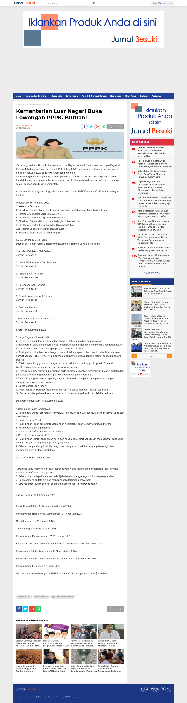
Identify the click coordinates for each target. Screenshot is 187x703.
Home (18, 96)
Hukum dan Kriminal (36, 96)
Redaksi (20, 697)
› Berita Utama (28, 105)
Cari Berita (48, 697)
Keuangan (116, 96)
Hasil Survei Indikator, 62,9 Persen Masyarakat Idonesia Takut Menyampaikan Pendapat (154, 164)
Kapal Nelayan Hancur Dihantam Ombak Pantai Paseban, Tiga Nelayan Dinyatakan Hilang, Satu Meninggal (151, 187)
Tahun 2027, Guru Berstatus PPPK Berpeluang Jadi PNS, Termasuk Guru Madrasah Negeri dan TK (152, 238)
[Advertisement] (93, 70)
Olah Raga (130, 96)
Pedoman (29, 697)
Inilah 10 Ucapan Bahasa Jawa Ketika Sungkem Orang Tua (153, 249)
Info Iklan (38, 697)
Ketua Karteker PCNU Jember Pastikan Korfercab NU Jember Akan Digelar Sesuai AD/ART (153, 213)
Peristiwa (156, 96)
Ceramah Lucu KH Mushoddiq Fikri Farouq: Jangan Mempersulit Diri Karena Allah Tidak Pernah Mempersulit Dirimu (153, 261)
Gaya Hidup (71, 96)
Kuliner (144, 96)
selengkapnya (152, 273)
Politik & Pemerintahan (94, 96)
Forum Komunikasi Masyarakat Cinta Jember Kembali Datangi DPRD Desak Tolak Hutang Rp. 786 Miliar (154, 202)
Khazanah (56, 96)
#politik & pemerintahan (62, 597)
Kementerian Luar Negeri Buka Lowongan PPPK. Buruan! (59, 114)
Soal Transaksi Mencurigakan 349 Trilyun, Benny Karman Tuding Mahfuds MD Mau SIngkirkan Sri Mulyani (153, 225)
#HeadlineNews (41, 597)
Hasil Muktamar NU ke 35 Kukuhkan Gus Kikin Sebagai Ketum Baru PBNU (157, 291)
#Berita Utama (24, 597)
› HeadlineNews (42, 105)
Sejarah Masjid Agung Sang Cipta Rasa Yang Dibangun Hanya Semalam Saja (152, 174)
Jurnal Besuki (76, 697)
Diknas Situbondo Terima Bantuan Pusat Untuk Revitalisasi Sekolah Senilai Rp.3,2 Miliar (151, 152)
